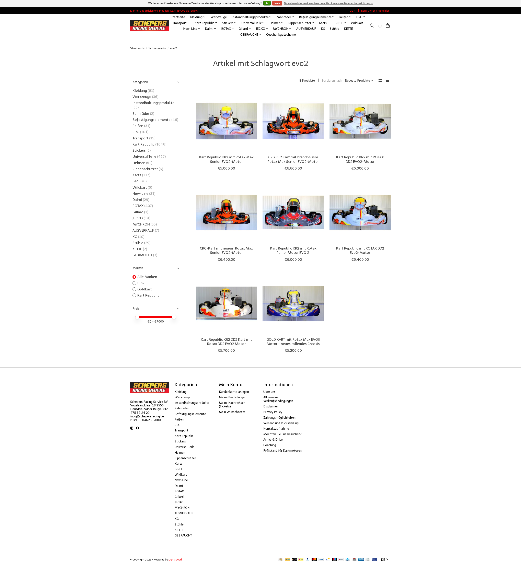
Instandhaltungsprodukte (153, 103)
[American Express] (361, 560)
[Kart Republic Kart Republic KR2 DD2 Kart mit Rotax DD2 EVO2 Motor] (226, 303)
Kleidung (139, 90)
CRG (135, 132)
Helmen (138, 163)
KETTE (348, 29)
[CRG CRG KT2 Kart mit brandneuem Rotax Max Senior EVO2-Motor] (293, 121)
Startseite (178, 17)
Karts (136, 175)
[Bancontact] (327, 560)
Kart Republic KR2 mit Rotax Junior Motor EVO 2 (293, 250)
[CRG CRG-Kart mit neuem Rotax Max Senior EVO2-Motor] (226, 212)
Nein (277, 3)
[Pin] (374, 560)
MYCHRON (141, 224)
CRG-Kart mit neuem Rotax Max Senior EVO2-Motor (226, 250)
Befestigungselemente (151, 119)
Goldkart (144, 289)
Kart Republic (143, 144)
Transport (140, 138)
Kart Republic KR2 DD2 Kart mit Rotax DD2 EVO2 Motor (226, 341)
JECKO (137, 218)
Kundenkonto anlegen (234, 392)
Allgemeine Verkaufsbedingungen (278, 399)
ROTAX (137, 206)
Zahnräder (140, 113)
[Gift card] (354, 560)
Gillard (137, 212)
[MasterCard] (314, 560)
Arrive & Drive (273, 439)
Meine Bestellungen (232, 397)
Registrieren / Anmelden (375, 10)
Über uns (269, 392)
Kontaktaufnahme (276, 428)
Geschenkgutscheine (281, 34)
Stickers (139, 150)
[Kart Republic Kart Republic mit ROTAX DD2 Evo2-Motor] (360, 212)
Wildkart (357, 23)
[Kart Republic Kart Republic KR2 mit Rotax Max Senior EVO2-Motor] (226, 121)
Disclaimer (270, 406)
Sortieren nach (332, 80)
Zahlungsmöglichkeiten (279, 417)
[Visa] (321, 560)
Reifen (137, 126)
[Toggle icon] (372, 25)
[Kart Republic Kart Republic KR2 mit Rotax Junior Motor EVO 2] (293, 212)
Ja (267, 3)
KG (323, 29)
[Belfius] (341, 560)
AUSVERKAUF (306, 29)
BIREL (136, 181)
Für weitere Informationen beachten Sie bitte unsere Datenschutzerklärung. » (328, 3)
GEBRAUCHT (142, 255)
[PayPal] (287, 560)
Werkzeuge (218, 17)
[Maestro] (334, 560)
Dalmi (137, 199)
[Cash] (280, 560)
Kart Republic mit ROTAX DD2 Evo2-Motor (360, 250)
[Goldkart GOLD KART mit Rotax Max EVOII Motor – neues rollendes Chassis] (293, 303)
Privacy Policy (272, 412)
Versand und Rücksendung (281, 423)
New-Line (140, 193)
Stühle (334, 29)
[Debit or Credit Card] (294, 560)
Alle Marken (147, 277)
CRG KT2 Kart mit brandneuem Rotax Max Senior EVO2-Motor (293, 159)
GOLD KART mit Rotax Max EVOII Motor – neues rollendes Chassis (293, 341)
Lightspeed (175, 559)
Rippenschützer (145, 169)
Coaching (269, 445)
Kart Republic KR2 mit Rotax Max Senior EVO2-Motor (226, 159)
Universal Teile (144, 156)
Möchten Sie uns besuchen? (282, 434)
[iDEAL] (300, 560)
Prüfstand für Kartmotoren (282, 450)
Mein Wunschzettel (232, 412)
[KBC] (347, 560)
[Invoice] (367, 560)
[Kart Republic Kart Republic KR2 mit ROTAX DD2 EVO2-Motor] (360, 121)
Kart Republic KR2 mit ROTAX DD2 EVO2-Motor (360, 159)
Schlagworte (157, 48)
